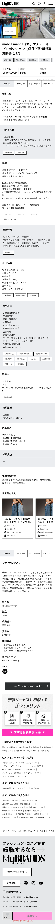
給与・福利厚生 (34, 84)
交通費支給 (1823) (27, 804)
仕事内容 (7, 84)
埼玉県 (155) (46, 747)
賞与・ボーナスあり (10, 219)
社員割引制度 (46, 359)
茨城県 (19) (13, 747)
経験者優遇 (7, 60)
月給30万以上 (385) (10, 804)
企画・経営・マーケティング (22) (15, 788)
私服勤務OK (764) (9, 817)
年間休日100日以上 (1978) (12, 811)
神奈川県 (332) (33, 751)
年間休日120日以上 (41, 354)
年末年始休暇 (20, 295)
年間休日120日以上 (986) (34, 811)
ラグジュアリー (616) (29, 763)
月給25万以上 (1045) (29, 800)
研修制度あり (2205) (44, 817)
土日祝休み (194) (8, 814)
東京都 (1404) (19, 751)
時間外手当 (8, 364)
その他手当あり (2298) (34, 807)
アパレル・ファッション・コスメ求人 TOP (19, 831)
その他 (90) (35, 788)
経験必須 (21, 152)
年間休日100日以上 (24, 354)
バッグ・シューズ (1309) (11, 773)
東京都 (42, 831)
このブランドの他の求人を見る (27, 686)
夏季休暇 (8, 295)
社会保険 (33, 359)
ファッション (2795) (10, 763)
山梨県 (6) (45, 751)
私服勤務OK (8, 359)
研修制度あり (21, 359)
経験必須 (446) (40, 814)
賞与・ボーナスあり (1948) (12, 807)
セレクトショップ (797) (11, 769)
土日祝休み (32, 60)
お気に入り (7, 917)
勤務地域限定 (8, 397)
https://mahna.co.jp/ (11, 660)
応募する (32, 915)
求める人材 (21, 84)
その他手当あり (9, 354)
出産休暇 (33, 295)
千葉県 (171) (6, 751)
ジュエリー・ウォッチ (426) (31, 766)
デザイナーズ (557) (9, 766)
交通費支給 (44, 60)
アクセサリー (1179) (31, 773)
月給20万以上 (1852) (10, 800)
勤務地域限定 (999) (26, 817)
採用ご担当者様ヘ (17, 871)
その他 (51, 831)
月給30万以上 (34, 214)
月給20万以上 (20, 60)
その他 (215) (21, 776)
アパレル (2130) (29, 769)
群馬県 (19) (35, 747)
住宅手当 (21, 364)
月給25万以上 (21, 214)
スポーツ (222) (8, 776)
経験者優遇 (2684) (25, 814)
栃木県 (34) (23, 747)
